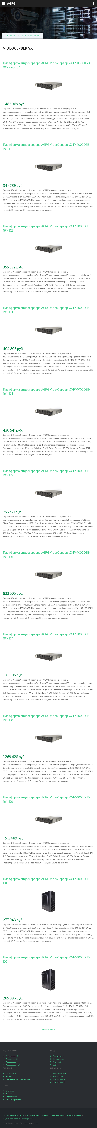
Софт (55, 1065)
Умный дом (55, 1068)
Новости (9, 1094)
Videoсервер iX (12, 1059)
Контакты (10, 1091)
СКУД (52, 1051)
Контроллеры (58, 1059)
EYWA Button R (59, 1079)
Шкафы (9, 1076)
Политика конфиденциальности (13, 1115)
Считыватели (58, 1056)
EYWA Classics (58, 1076)
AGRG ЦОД (7, 1068)
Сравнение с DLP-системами (18, 1079)
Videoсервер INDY (13, 1065)
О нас (5, 1085)
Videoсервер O (12, 1062)
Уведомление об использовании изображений (18, 1119)
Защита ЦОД (11, 1074)
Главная (11, 36)
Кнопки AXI (57, 1062)
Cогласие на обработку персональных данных (66, 1115)
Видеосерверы (31, 36)
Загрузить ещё (48, 1029)
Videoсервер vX (12, 1056)
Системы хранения (13, 1100)
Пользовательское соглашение (37, 1115)
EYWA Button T (59, 1082)
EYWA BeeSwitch (59, 1074)
